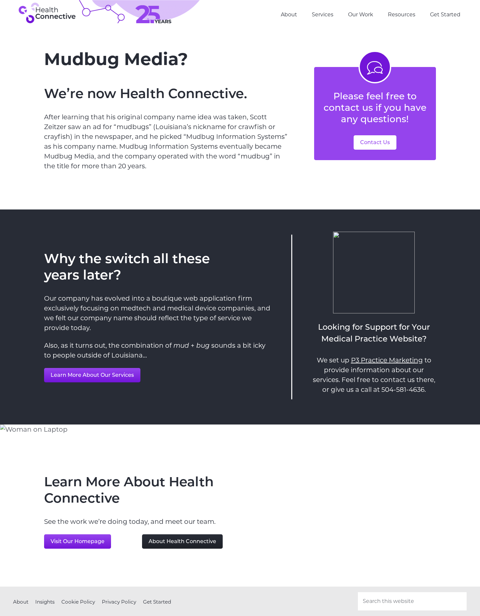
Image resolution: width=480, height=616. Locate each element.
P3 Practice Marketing (387, 360)
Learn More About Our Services (92, 375)
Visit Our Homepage (77, 541)
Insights (45, 602)
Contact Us (375, 142)
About (20, 602)
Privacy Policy (119, 602)
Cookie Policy (78, 602)
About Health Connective (182, 541)
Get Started (157, 602)
